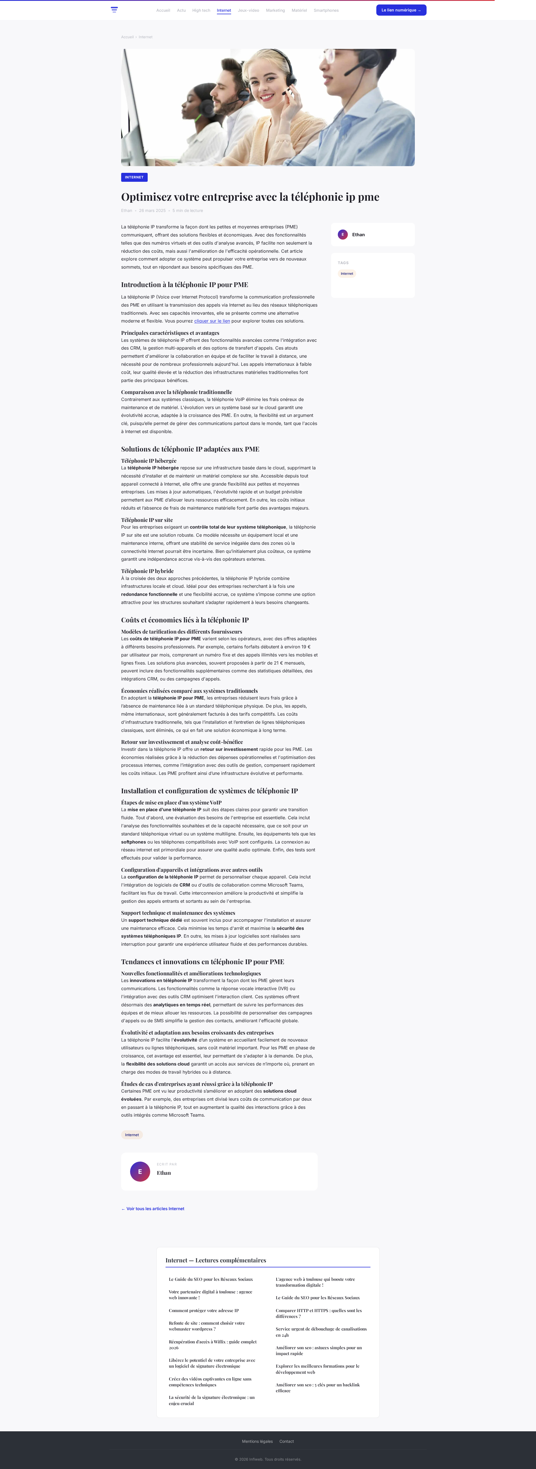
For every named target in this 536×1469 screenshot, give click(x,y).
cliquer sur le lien (212, 321)
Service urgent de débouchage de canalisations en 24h (321, 1331)
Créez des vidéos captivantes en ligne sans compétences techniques (210, 1381)
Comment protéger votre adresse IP (204, 1310)
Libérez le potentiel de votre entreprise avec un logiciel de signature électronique (212, 1363)
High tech (201, 10)
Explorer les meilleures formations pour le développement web (318, 1369)
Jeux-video (248, 10)
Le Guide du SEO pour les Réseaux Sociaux (211, 1279)
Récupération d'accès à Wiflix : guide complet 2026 (213, 1344)
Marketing (275, 10)
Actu (181, 10)
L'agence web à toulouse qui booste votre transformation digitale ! (315, 1282)
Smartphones (326, 10)
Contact (286, 1441)
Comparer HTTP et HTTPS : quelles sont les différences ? (319, 1313)
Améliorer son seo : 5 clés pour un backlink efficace (318, 1387)
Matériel (299, 10)
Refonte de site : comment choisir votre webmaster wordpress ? (207, 1326)
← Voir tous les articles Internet (152, 1208)
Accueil (163, 10)
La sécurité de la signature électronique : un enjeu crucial (212, 1400)
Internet (224, 10)
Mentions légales (257, 1441)
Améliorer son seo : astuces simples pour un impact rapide (319, 1350)
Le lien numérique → (401, 10)
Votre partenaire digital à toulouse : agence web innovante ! (210, 1294)
